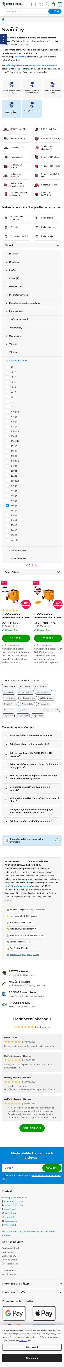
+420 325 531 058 (14, 1205)
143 (14, 466)
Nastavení (32, 1347)
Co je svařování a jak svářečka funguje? (31, 735)
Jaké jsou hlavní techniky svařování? (29, 744)
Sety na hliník (38, 716)
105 (14, 416)
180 (14, 505)
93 (13, 406)
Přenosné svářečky (25, 692)
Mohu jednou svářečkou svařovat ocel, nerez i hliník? (34, 800)
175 (14, 500)
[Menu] (60, 4)
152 (14, 476)
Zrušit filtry (34, 565)
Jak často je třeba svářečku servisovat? (31, 821)
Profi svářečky (25, 686)
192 (14, 510)
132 (14, 446)
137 (14, 451)
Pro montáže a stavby (11, 710)
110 (14, 421)
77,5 (14, 540)
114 (14, 426)
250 (14, 535)
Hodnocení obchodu (32, 1019)
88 (13, 396)
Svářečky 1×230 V (46, 698)
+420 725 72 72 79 (13, 1201)
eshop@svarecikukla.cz (16, 1197)
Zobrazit (48, 638)
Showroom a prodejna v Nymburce (24, 955)
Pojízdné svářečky (43, 692)
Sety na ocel (8, 716)
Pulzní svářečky (40, 686)
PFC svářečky (9, 692)
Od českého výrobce (27, 698)
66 (13, 377)
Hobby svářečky (9, 686)
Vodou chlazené (9, 698)
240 (14, 530)
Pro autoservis (43, 704)
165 (14, 495)
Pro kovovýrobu (27, 704)
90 (13, 401)
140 (14, 461)
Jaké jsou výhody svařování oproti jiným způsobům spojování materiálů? (31, 811)
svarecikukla (10, 1209)
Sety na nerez (23, 716)
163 (14, 490)
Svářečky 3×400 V (10, 704)
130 (14, 441)
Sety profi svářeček (51, 710)
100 (14, 411)
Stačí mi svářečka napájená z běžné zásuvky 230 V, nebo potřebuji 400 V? (33, 777)
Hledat (55, 11)
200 (14, 515)
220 (14, 525)
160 (14, 485)
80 (13, 392)
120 (14, 431)
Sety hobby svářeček (31, 710)
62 (13, 372)
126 (14, 436)
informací (23, 1340)
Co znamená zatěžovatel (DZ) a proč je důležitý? (30, 788)
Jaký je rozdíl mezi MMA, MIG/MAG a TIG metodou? (31, 754)
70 (13, 382)
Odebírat (51, 1167)
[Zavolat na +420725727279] (41, 4)
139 (14, 456)
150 (14, 471)
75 (13, 387)
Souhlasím (32, 1358)
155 (14, 481)
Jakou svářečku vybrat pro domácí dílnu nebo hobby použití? (34, 766)
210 (14, 520)
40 (13, 367)
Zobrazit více (32, 1128)
